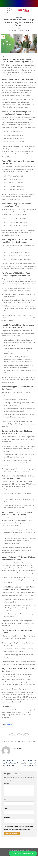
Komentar (7, 783)
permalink (32, 741)
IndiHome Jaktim (24, 850)
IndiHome (19, 17)
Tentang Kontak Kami (9, 11)
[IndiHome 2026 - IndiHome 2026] (23, 10)
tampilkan (9, 724)
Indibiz (3, 11)
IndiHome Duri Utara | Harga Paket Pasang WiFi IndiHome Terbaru (28, 763)
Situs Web (7, 817)
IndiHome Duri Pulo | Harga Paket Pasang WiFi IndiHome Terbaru (9, 763)
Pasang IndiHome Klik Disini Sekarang (23, 853)
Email (6, 809)
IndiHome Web (13, 850)
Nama (6, 800)
